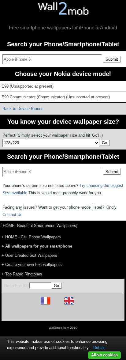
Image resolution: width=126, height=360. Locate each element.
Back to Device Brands (22, 108)
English (79, 304)
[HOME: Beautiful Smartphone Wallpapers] (39, 225)
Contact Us (12, 214)
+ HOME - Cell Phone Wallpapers (31, 237)
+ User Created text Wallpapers (29, 255)
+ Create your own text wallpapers (32, 264)
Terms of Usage (27, 313)
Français (56, 304)
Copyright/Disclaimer (55, 313)
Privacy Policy (81, 313)
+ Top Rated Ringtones (22, 274)
